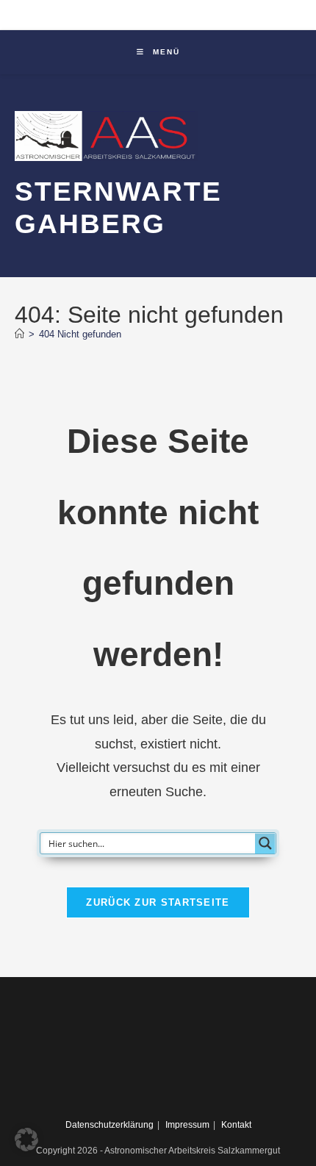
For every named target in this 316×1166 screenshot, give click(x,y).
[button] (26, 1139)
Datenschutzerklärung (109, 1125)
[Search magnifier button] (265, 843)
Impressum (187, 1125)
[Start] (19, 334)
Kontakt (236, 1125)
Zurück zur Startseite (157, 902)
